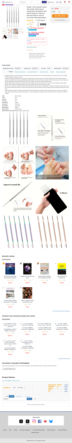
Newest (11, 396)
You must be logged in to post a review (10, 380)
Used (36, 34)
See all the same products (64, 358)
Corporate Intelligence (25, 429)
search (44, 2)
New (36, 28)
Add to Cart (61, 16)
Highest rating (19, 396)
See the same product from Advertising (61, 310)
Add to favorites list (61, 20)
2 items (66, 388)
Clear (35, 398)
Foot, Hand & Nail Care (32, 71)
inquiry (15, 429)
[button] (69, 2)
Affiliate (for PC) (35, 432)
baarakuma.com (8, 2)
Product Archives (51, 429)
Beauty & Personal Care (20, 71)
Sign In (57, 2)
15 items (66, 384)
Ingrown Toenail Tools (61, 71)
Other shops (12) (32, 47)
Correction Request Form (9, 368)
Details (29, 40)
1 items (66, 389)
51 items (20, 387)
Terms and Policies (62, 429)
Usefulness (27, 396)
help (10, 429)
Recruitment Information (39, 429)
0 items (66, 391)
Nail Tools (52, 71)
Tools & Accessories (43, 71)
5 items (66, 386)
